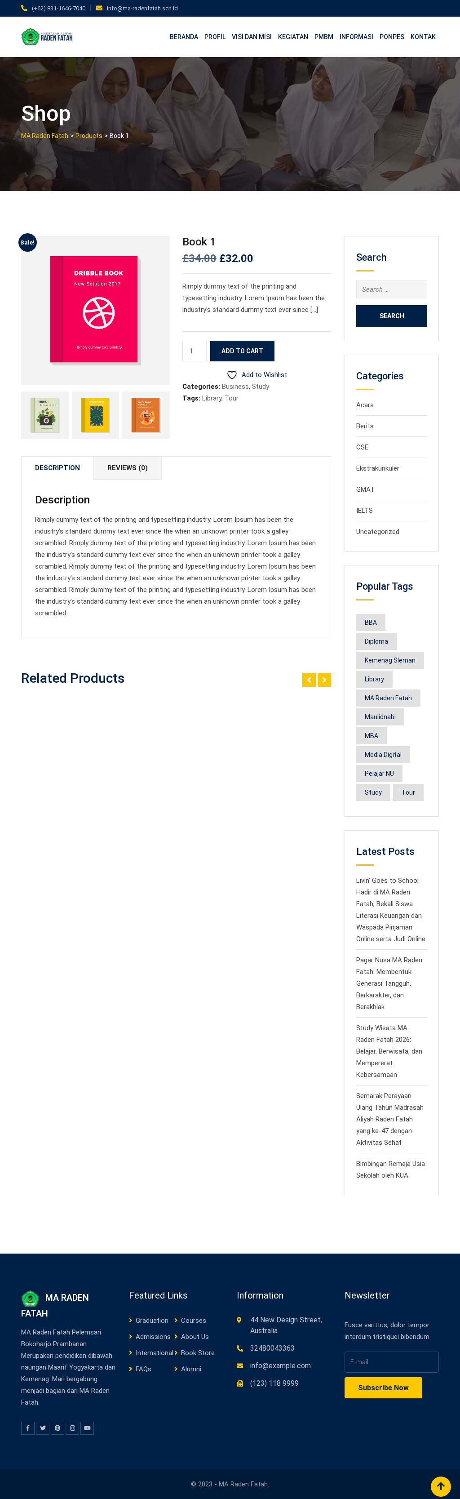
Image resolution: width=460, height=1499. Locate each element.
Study (260, 387)
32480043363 (272, 1348)
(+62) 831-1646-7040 (58, 8)
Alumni (191, 1369)
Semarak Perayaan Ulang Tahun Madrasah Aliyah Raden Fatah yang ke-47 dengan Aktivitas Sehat (390, 1119)
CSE (362, 447)
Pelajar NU (379, 773)
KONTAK (423, 36)
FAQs (143, 1369)
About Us (195, 1337)
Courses (193, 1321)
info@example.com (280, 1365)
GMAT (365, 489)
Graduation (152, 1321)
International (154, 1353)
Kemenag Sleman (390, 660)
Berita (365, 426)
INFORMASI (356, 36)
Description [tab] (57, 468)
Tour (232, 398)
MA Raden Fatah (388, 698)
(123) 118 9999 (274, 1383)
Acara (365, 405)
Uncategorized (377, 532)
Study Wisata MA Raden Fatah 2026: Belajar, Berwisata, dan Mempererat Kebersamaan (389, 1051)
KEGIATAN (293, 36)
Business (235, 387)
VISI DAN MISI (252, 36)
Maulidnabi (380, 717)
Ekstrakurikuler (377, 468)
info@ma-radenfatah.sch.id (142, 8)
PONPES (392, 36)
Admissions (153, 1337)
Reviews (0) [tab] (127, 468)
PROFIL (215, 36)
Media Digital (383, 754)
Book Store (198, 1353)
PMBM (323, 36)
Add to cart (242, 351)
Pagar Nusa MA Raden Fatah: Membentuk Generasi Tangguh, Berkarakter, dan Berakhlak (389, 983)
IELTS (364, 511)
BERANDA (184, 36)
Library (211, 398)
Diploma (376, 641)
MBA (371, 735)
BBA (371, 622)
